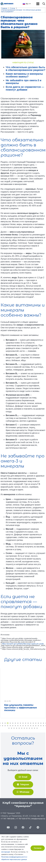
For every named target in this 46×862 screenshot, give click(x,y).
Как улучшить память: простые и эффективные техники (20, 708)
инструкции (5, 852)
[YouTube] (8, 827)
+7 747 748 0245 (7, 819)
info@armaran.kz (38, 819)
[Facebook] (23, 827)
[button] (29, 4)
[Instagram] (15, 827)
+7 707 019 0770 (23, 819)
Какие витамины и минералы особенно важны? (24, 75)
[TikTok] (30, 827)
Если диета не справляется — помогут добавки (25, 88)
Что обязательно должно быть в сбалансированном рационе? (25, 68)
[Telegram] (38, 827)
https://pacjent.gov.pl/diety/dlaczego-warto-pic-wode (23, 644)
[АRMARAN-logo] (7, 4)
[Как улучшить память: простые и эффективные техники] (23, 683)
